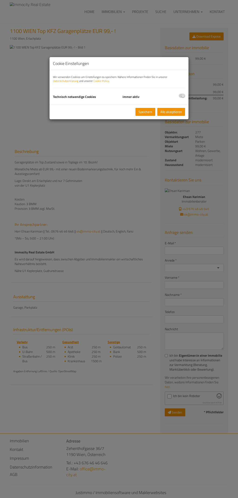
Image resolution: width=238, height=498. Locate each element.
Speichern (145, 111)
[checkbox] (182, 96)
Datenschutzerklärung (65, 81)
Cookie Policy (101, 81)
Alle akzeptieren (171, 111)
